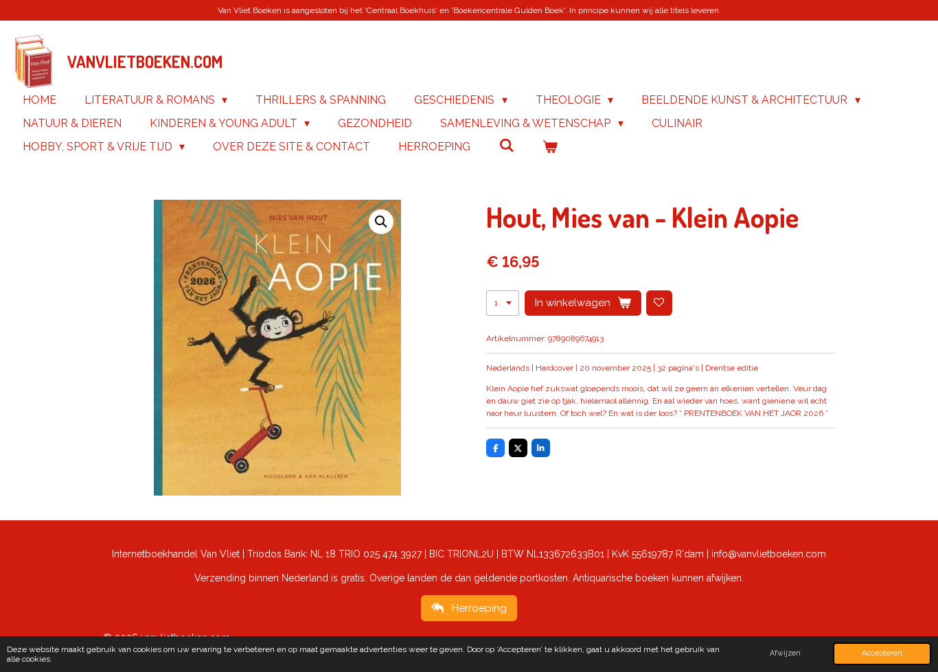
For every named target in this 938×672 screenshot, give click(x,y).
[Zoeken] (506, 145)
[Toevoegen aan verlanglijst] (659, 303)
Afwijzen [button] (785, 653)
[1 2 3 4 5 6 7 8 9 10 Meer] (502, 303)
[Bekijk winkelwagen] (550, 147)
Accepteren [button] (882, 653)
